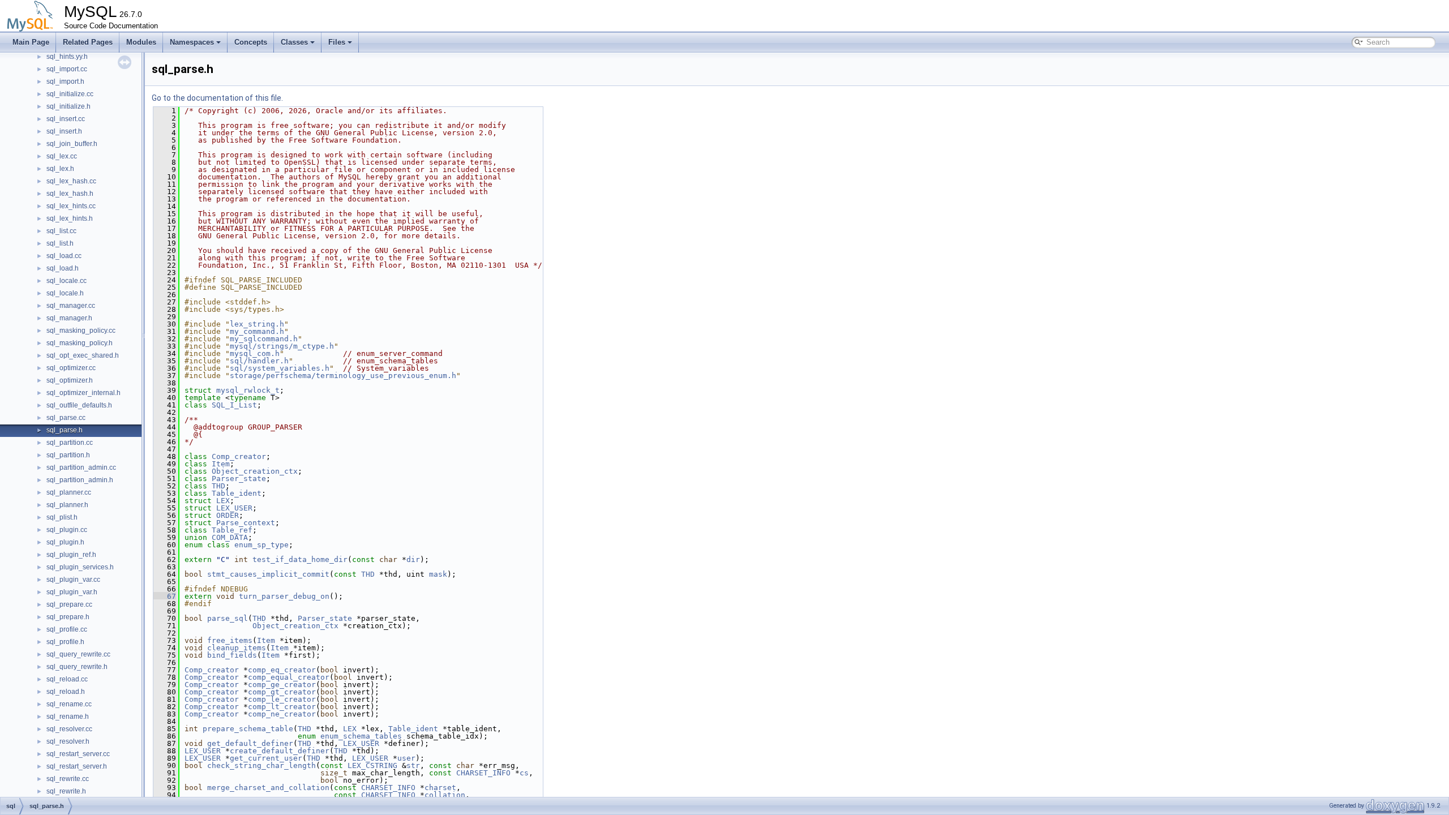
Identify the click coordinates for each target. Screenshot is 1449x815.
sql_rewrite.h (66, 791)
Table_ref (232, 530)
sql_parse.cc (65, 418)
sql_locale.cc (66, 281)
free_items (229, 640)
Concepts (250, 42)
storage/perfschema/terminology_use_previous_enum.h (343, 375)
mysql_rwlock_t (248, 390)
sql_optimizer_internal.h (83, 393)
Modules (141, 42)
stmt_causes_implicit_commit (268, 574)
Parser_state (239, 478)
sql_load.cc (64, 256)
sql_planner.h (67, 505)
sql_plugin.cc (66, 530)
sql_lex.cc (61, 156)
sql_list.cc (61, 231)
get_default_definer (250, 743)
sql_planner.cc (68, 492)
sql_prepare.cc (69, 604)
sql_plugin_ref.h (71, 555)
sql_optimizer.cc (71, 368)
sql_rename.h (67, 716)
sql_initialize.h (68, 106)
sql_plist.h (62, 517)
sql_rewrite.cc (67, 779)
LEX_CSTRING (372, 765)
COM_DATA (230, 537)
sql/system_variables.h (279, 368)
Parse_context (245, 522)
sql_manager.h (69, 318)
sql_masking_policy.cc (80, 330)
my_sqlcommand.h (264, 338)
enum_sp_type (261, 545)
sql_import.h (65, 81)
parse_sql (227, 618)
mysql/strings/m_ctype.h (282, 346)
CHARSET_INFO (483, 773)
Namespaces (192, 42)
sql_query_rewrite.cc (78, 654)
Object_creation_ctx (255, 471)
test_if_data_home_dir (300, 559)
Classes (294, 42)
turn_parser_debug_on (284, 596)
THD (218, 486)
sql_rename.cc (69, 704)
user (406, 758)
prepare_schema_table (248, 728)
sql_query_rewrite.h (77, 667)
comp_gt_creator (282, 692)
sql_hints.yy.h (67, 57)
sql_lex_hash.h (69, 194)
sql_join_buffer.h (71, 144)
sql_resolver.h (67, 741)
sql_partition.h (68, 455)
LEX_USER (234, 508)
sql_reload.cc (67, 679)
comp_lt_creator (282, 706)
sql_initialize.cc (69, 94)
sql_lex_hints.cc (71, 206)
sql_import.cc (66, 69)
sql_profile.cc (66, 629)
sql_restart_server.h (76, 766)
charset (440, 787)
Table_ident (236, 493)
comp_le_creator (282, 699)
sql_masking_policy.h (79, 343)
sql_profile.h (65, 642)
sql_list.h (60, 243)
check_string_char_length (261, 765)
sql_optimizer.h (69, 380)
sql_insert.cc (65, 119)
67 (164, 596)
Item (221, 464)
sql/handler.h (259, 361)
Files (336, 42)
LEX (223, 500)
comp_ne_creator (282, 714)
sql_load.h (62, 268)
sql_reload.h (65, 692)
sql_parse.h (64, 430)
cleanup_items (236, 648)
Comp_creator (239, 456)
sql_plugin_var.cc (73, 580)
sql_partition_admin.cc (81, 467)
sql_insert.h (64, 131)
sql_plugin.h (65, 542)
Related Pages (88, 42)
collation (445, 795)
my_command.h (257, 331)
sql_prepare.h (67, 617)
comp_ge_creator (282, 684)
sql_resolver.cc (69, 729)
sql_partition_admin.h (79, 480)
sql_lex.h (60, 169)
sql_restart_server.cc (78, 754)
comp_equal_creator (288, 677)
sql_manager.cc (70, 306)
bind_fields (232, 655)
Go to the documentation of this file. (217, 97)
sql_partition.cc (69, 443)
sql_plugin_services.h (80, 567)
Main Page (30, 42)
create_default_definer (279, 751)
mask (438, 574)
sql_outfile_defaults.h (79, 405)
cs (524, 773)
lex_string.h (257, 324)
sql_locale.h (65, 293)
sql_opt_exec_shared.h (82, 355)
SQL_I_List (234, 405)
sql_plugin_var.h (71, 592)
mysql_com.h (255, 353)
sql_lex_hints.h (69, 218)
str (413, 765)
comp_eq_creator (282, 670)
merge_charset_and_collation (268, 787)
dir (413, 559)
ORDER (227, 515)
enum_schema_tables (361, 736)
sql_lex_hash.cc (71, 181)
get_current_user (266, 758)
